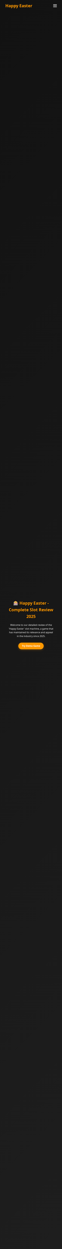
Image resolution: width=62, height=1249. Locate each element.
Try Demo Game (31, 645)
